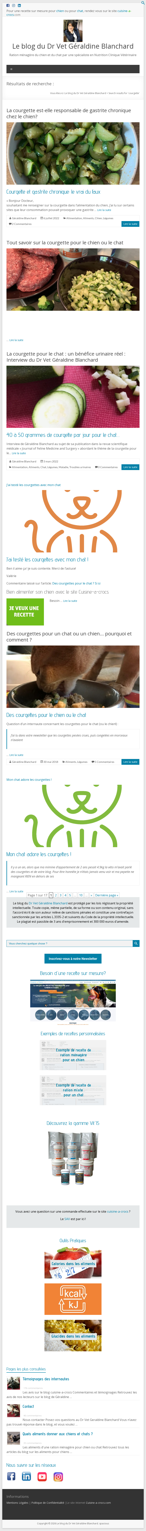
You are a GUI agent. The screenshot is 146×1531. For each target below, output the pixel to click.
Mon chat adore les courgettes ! (29, 780)
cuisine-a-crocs (117, 1211)
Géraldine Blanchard (24, 218)
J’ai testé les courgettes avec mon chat (33, 485)
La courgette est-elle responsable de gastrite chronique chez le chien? (68, 113)
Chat (43, 467)
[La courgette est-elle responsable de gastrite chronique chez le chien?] (73, 124)
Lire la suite (104, 210)
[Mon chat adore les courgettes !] (73, 787)
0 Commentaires (108, 467)
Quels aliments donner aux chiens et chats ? (58, 1433)
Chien (98, 218)
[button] (143, 4)
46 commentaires (32, 1415)
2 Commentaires (22, 223)
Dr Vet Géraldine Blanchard (48, 903)
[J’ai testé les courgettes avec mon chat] (73, 492)
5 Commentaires (104, 761)
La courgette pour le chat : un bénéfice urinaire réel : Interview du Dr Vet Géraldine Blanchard (65, 356)
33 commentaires (32, 1443)
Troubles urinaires (80, 467)
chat (80, 11)
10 (81, 895)
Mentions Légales (17, 1502)
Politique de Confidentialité (47, 1502)
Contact (28, 1406)
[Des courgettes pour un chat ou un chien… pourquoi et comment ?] (73, 647)
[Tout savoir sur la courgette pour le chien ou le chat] (73, 250)
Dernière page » (106, 895)
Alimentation (74, 218)
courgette (134, 93)
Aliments (88, 218)
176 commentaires (33, 1388)
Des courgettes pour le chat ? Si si (76, 583)
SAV (67, 1219)
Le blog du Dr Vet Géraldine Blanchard (73, 46)
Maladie (63, 467)
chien (60, 11)
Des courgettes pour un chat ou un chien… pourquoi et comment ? (69, 636)
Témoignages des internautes (46, 1378)
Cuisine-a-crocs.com (98, 1502)
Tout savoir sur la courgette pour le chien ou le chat (64, 242)
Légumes (108, 218)
